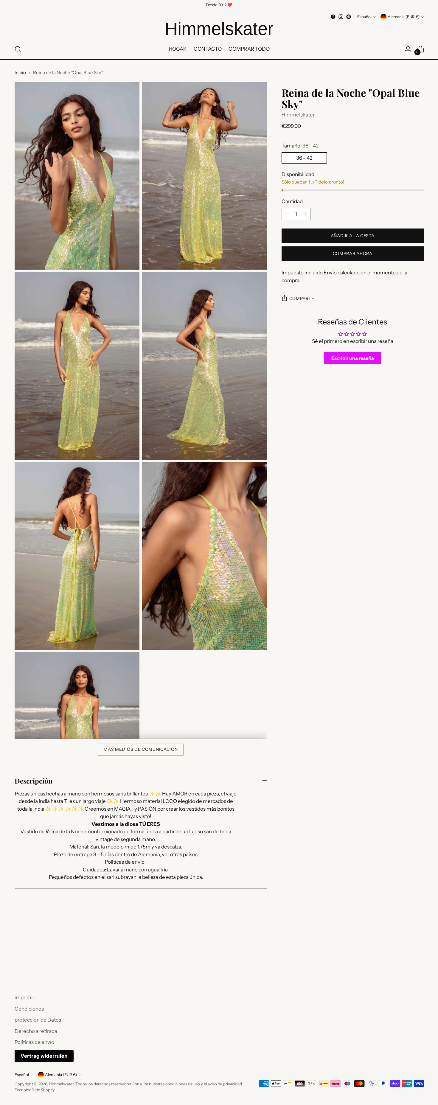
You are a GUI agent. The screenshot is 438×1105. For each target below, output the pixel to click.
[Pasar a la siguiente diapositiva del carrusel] (419, 961)
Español (364, 16)
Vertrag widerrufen (44, 1056)
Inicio (20, 72)
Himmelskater (298, 115)
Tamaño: (300, 146)
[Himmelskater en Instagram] (341, 16)
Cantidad (292, 201)
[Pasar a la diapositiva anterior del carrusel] (405, 962)
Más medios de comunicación (141, 749)
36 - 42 (304, 158)
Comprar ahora (352, 253)
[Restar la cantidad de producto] (287, 214)
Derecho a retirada (36, 1031)
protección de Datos (38, 1020)
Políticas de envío (125, 862)
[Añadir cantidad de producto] (305, 214)
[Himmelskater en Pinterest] (348, 16)
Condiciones (29, 1009)
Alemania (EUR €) (404, 16)
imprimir (24, 997)
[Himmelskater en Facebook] (333, 16)
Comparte (301, 298)
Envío (330, 273)
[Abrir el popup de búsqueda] (18, 49)
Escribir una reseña (352, 358)
